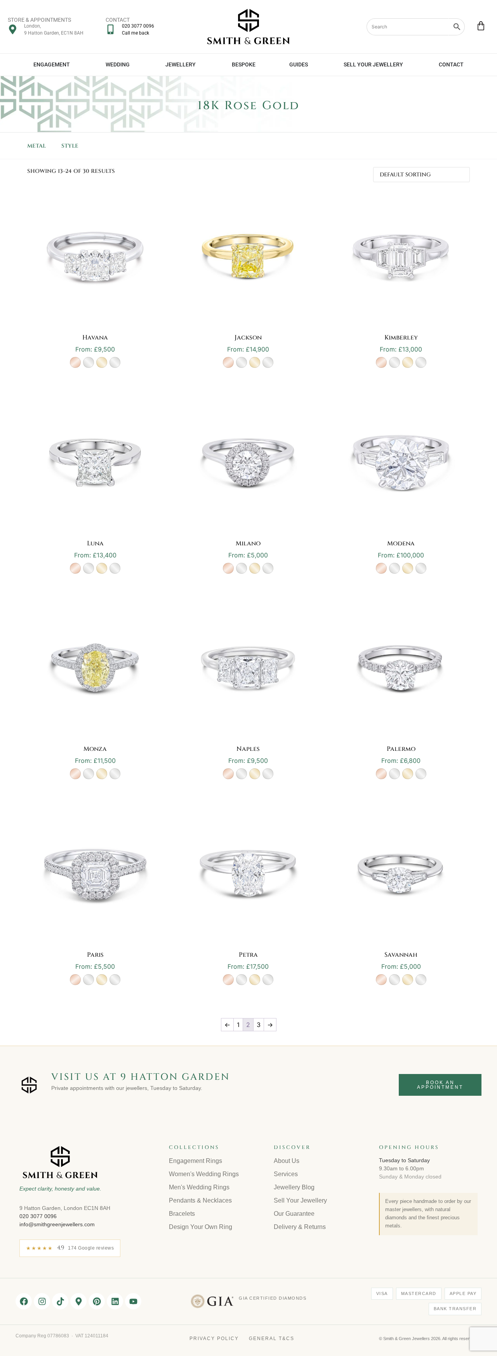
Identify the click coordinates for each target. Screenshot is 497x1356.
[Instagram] (42, 1301)
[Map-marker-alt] (78, 1301)
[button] (75, 362)
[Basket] (481, 26)
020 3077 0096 (38, 1216)
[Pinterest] (97, 1301)
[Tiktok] (60, 1301)
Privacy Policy (214, 1338)
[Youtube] (133, 1301)
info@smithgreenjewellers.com (57, 1224)
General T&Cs (271, 1338)
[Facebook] (24, 1301)
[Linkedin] (115, 1301)
